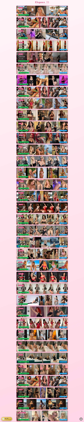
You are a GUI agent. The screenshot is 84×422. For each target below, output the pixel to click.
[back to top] (81, 419)
